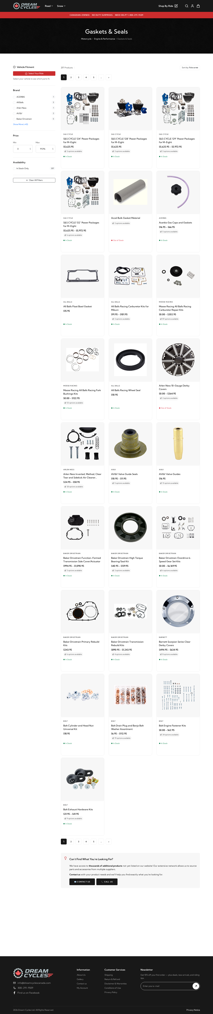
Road (48, 5)
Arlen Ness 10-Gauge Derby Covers (174, 387)
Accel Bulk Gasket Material (125, 217)
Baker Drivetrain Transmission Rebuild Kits (127, 643)
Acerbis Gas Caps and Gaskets (175, 222)
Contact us (82, 983)
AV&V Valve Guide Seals (124, 474)
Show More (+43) (20, 124)
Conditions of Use (112, 988)
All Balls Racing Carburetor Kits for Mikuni (130, 308)
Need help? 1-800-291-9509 (129, 15)
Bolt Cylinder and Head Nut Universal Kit (78, 727)
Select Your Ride (35, 73)
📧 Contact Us (82, 882)
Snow (60, 5)
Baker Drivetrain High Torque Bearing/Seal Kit (127, 559)
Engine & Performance (104, 39)
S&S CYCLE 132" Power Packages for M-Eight (81, 224)
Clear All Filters (36, 180)
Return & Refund (112, 979)
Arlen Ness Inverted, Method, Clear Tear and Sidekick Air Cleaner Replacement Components (82, 476)
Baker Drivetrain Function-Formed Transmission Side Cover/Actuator (82, 559)
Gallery (80, 979)
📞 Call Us (107, 882)
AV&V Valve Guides (169, 474)
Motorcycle (86, 39)
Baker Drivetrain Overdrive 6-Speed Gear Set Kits (175, 559)
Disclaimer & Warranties (115, 983)
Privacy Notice (193, 1010)
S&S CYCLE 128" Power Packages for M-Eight (129, 140)
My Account (82, 988)
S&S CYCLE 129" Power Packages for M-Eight (177, 140)
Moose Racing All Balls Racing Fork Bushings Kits (82, 392)
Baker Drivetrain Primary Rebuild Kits (81, 643)
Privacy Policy (110, 992)
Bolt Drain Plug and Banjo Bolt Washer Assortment (127, 727)
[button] (34, 67)
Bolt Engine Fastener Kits (172, 725)
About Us (81, 975)
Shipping (108, 975)
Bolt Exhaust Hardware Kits (78, 809)
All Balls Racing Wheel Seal (125, 390)
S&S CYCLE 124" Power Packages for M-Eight (81, 140)
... (101, 77)
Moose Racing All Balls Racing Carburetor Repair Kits (175, 308)
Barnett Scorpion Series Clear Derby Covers (174, 643)
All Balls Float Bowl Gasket (77, 306)
